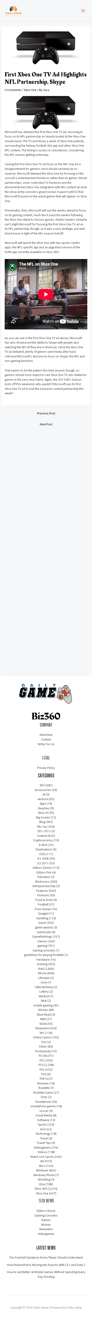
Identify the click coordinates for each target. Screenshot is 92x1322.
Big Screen (43, 817)
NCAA (43, 1024)
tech (43, 1129)
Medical (44, 996)
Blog (42, 822)
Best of (43, 813)
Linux (44, 982)
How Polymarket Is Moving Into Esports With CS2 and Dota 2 (46, 1265)
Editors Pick (44, 872)
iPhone (42, 973)
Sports (42, 1124)
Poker (43, 1046)
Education (44, 877)
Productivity (43, 1051)
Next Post (46, 424)
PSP (42, 1079)
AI (44, 794)
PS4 (42, 1069)
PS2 (42, 1060)
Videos (42, 1152)
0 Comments (13, 90)
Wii (42, 1161)
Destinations (44, 849)
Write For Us (46, 744)
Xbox (42, 1184)
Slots (44, 1097)
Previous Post (46, 413)
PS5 (43, 1074)
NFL (42, 1033)
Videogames (42, 1147)
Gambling (42, 918)
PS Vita (43, 1055)
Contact (46, 739)
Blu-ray (42, 826)
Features (42, 891)
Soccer (43, 1111)
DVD (42, 854)
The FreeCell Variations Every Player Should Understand (46, 1257)
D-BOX (43, 845)
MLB (44, 1001)
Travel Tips (44, 1143)
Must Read (44, 1014)
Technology (43, 1133)
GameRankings (42, 936)
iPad (41, 969)
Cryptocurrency (43, 840)
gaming (42, 946)
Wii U (42, 1166)
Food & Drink (44, 900)
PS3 (41, 1065)
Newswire (42, 1028)
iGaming (42, 964)
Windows (42, 1170)
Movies (43, 1010)
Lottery (44, 991)
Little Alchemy (44, 987)
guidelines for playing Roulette (44, 955)
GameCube (44, 932)
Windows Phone (43, 1175)
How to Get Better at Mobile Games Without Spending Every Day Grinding (46, 1274)
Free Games (43, 909)
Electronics (42, 881)
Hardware (43, 959)
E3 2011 (43, 863)
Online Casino (42, 1037)
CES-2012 (44, 831)
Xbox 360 (41, 1188)
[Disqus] (46, 489)
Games (42, 941)
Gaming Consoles (46, 1215)
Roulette (44, 1088)
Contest (42, 836)
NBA (43, 1019)
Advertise (46, 735)
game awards (44, 927)
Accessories (43, 790)
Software (43, 1120)
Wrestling (44, 1179)
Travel (44, 1138)
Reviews (43, 1083)
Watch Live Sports (42, 1157)
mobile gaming (42, 1005)
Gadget (43, 913)
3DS (42, 785)
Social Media (44, 1115)
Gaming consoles (44, 950)
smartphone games (43, 1106)
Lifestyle (44, 978)
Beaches (44, 808)
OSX (44, 1042)
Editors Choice (42, 868)
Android (43, 799)
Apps (43, 803)
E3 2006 (43, 858)
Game (42, 923)
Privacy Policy (46, 768)
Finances (43, 895)
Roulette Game (43, 1092)
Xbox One (30, 90)
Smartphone (43, 1102)
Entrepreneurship (44, 886)
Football (43, 904)
